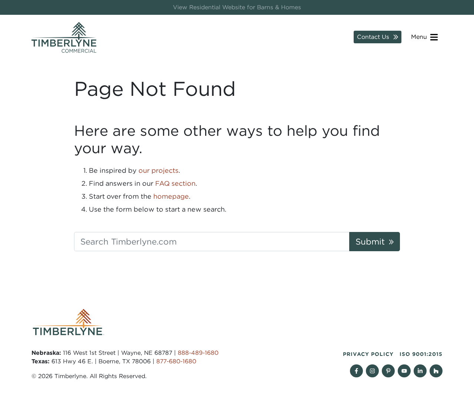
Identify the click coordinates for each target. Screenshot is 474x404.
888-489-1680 (198, 352)
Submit (370, 241)
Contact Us (373, 36)
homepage (171, 196)
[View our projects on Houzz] (436, 370)
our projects (158, 170)
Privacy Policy (368, 354)
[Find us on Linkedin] (420, 370)
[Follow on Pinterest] (388, 370)
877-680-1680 (176, 361)
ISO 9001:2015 (421, 354)
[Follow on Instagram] (372, 370)
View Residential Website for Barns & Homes (237, 7)
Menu (420, 36)
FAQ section (175, 183)
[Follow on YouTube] (404, 370)
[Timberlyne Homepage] (63, 37)
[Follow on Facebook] (356, 370)
